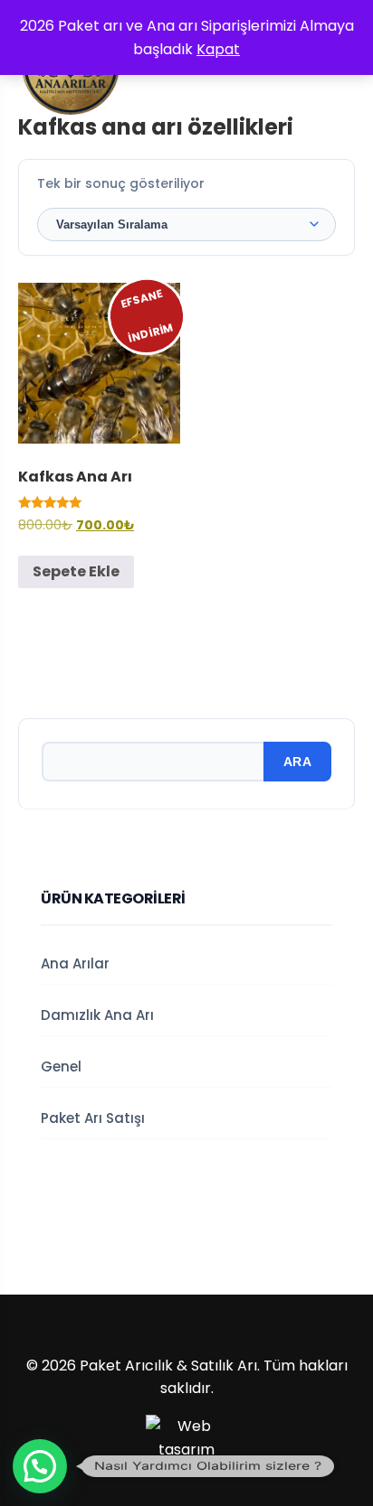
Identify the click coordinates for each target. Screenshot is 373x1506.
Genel (61, 1066)
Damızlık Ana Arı (97, 1015)
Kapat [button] (218, 49)
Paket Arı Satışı (93, 1117)
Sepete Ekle (76, 571)
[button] (40, 1466)
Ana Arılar (75, 963)
